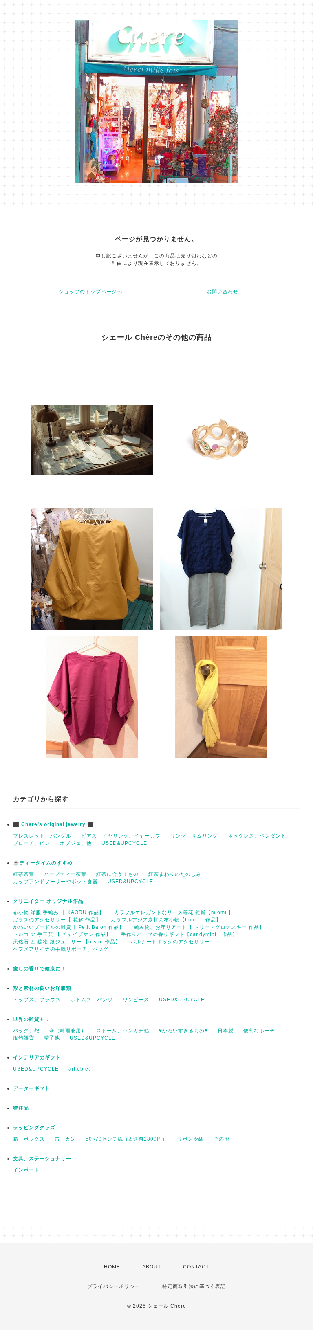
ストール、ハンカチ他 (122, 1030)
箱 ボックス (29, 1139)
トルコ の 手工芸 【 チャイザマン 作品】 (62, 934)
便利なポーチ (259, 1030)
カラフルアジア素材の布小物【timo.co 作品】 (166, 920)
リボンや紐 (190, 1139)
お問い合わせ (222, 292)
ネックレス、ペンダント (257, 836)
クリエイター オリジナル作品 (48, 901)
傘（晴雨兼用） (67, 1030)
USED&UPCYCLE (124, 843)
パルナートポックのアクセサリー (170, 942)
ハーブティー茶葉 (65, 874)
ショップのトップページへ (90, 292)
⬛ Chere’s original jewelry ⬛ (53, 824)
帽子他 (52, 1038)
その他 (221, 1139)
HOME (112, 1267)
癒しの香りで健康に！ (39, 969)
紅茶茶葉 (23, 874)
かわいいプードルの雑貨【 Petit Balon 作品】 (68, 927)
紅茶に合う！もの (117, 874)
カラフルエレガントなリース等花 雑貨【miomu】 (174, 912)
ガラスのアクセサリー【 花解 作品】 (57, 920)
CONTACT (196, 1267)
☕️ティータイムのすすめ (43, 863)
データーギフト (31, 1088)
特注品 (21, 1108)
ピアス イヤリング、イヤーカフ (121, 836)
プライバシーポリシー (113, 1286)
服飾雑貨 (23, 1038)
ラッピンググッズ (34, 1127)
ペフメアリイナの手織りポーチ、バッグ (60, 949)
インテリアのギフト (37, 1057)
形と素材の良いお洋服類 (42, 988)
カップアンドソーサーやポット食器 (55, 881)
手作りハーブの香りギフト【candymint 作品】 (179, 934)
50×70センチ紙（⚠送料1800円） (127, 1139)
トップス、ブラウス (37, 999)
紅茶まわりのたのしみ (174, 874)
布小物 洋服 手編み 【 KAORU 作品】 (58, 912)
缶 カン (65, 1139)
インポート (26, 1170)
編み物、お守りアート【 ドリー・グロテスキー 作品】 (199, 927)
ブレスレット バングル (42, 836)
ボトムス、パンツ (92, 999)
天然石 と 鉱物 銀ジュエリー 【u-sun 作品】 (67, 942)
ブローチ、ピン (31, 843)
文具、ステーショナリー (42, 1158)
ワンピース (136, 999)
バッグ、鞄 (26, 1030)
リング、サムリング (194, 836)
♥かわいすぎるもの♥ (183, 1030)
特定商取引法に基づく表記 (194, 1286)
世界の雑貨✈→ (31, 1019)
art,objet (79, 1069)
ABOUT (151, 1267)
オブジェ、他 (76, 843)
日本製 (226, 1030)
